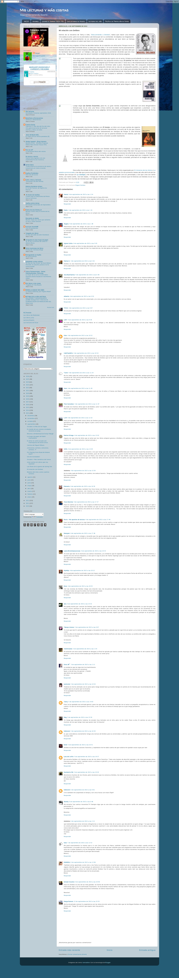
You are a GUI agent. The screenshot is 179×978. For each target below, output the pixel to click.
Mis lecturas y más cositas (44, 10)
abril (29, 488)
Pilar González (69, 404)
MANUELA (67, 862)
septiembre (31, 424)
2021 (28, 390)
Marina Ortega (69, 435)
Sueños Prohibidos (32, 173)
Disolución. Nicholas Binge (34, 250)
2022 (28, 388)
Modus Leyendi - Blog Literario (36, 141)
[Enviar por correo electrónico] (85, 182)
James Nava (30, 165)
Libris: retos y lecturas (33, 180)
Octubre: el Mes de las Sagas (37, 426)
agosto (30, 477)
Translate (39, 517)
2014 (28, 410)
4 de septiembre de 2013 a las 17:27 (86, 502)
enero (29, 497)
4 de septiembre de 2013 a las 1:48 (81, 224)
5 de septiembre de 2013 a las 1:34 (85, 649)
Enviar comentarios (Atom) (77, 954)
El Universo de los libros (143, 170)
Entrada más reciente (69, 950)
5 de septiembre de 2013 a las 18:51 (80, 745)
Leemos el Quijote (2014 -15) (52, 21)
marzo (29, 491)
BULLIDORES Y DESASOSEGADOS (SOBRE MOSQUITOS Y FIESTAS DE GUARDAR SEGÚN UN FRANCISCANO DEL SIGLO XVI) (38, 300)
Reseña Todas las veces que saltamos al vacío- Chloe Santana (38, 220)
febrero (30, 494)
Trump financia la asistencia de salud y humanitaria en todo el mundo (38, 167)
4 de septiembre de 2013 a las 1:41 (80, 210)
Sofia (65, 449)
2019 (28, 396)
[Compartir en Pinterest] (93, 182)
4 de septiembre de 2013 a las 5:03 (85, 243)
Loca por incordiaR (32, 226)
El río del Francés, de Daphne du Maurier (36, 189)
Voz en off (29, 150)
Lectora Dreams (29, 320)
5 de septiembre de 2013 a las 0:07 (87, 627)
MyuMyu (66, 570)
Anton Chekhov (34, 73)
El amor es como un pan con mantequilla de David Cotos (37, 441)
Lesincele (67, 684)
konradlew (86, 962)
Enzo (65, 586)
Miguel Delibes (80, 185)
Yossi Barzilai (68, 502)
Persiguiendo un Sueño (33, 255)
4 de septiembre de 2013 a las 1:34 (81, 194)
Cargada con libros (32, 233)
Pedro (66, 210)
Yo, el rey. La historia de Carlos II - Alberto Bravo (37, 242)
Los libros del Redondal (32, 315)
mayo (29, 485)
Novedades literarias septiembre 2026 (38, 113)
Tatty (66, 702)
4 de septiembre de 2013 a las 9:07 (81, 308)
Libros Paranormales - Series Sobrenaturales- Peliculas (35, 272)
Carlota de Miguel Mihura (35, 445)
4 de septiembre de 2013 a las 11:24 (80, 373)
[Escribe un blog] (87, 182)
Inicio (109, 950)
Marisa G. (67, 261)
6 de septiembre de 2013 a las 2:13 (83, 821)
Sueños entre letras (32, 203)
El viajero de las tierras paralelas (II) (37, 136)
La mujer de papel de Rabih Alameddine (36, 437)
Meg (65, 717)
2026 (28, 376)
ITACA (66, 308)
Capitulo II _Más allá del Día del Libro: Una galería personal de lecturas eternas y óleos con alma (38, 128)
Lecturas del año (95, 21)
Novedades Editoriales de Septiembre (38, 205)
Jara (65, 604)
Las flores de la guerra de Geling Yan (39, 466)
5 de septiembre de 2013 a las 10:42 (83, 684)
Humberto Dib (68, 772)
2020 (28, 393)
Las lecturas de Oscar (31, 322)
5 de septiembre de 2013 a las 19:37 (86, 756)
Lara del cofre (68, 756)
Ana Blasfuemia (69, 275)
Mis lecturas (30, 111)
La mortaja (81, 175)
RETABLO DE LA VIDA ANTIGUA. (36, 296)
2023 (28, 385)
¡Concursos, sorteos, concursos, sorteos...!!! (38, 448)
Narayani (67, 533)
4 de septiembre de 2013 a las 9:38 (80, 320)
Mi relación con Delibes (35, 469)
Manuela (67, 486)
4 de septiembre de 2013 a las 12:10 (79, 418)
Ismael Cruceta (69, 882)
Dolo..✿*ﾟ (67, 664)
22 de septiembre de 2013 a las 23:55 (87, 901)
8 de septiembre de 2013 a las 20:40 (87, 882)
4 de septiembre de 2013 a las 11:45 (80, 388)
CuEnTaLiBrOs (68, 353)
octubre (30, 421)
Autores (36, 21)
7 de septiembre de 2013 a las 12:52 (79, 843)
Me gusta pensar (31, 256)
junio (29, 483)
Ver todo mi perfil (39, 56)
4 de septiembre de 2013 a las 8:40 (87, 275)
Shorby (66, 801)
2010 (28, 506)
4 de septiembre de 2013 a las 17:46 (82, 533)
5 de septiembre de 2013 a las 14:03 (80, 702)
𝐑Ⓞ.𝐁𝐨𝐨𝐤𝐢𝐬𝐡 (27, 313)
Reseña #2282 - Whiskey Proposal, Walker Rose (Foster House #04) (37, 144)
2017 (27, 402)
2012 (28, 500)
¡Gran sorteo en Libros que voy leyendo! (37, 463)
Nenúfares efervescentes (34, 118)
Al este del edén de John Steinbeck (37, 235)
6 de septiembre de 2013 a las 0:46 (81, 801)
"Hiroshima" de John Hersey (34, 181)
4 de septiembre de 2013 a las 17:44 (97, 519)
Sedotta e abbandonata (33, 120)
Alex (65, 335)
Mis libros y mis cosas (33, 283)
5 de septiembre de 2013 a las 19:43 (86, 772)
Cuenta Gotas (30, 125)
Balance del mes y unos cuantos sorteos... (38, 473)
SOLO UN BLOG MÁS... (33, 135)
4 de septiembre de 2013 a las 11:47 (86, 404)
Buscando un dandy (32, 218)
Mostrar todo (50, 307)
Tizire (66, 373)
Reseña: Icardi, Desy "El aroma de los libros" (37, 212)
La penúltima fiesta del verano (36, 151)
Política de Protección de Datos (117, 21)
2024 (28, 382)
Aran (65, 388)
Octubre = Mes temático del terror (39, 459)
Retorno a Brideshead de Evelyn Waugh (40, 434)
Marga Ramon (68, 901)
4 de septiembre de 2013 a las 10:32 (80, 335)
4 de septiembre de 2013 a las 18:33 (93, 551)
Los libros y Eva (29, 318)
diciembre (31, 415)
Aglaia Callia (68, 243)
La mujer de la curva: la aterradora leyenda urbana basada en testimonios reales (38, 276)
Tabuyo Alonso (69, 627)
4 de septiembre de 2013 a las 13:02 (86, 435)
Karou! (66, 194)
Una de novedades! (33, 457)
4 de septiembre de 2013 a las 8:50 (82, 296)
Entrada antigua (147, 950)
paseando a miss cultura (34, 261)
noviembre (31, 418)
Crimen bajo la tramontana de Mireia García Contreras (38, 197)
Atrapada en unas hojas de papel (37, 240)
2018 (28, 399)
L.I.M (65, 418)
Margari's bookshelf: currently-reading (39, 68)
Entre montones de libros (34, 248)
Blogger (107, 962)
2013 (28, 413)
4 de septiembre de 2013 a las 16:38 (82, 486)
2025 (28, 379)
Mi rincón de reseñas (33, 195)
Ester (65, 745)
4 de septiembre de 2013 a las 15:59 (83, 470)
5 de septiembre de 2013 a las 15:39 (79, 717)
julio (29, 480)
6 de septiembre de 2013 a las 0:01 (83, 790)
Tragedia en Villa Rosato (34, 285)
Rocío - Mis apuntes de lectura (74, 519)
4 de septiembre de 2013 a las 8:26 (83, 261)
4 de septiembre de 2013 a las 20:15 (82, 570)
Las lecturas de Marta (76, 21)
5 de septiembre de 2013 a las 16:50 (83, 731)
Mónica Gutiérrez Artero (34, 186)
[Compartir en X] (89, 182)
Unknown (67, 731)
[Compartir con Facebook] (91, 182)
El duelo (31, 72)
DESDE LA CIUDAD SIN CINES (35, 290)
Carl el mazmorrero (32, 228)
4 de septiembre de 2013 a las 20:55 (80, 586)
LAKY (65, 320)
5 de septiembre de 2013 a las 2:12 (83, 664)
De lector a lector (32, 156)
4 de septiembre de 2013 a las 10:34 (85, 353)
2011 (28, 503)
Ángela (66, 224)
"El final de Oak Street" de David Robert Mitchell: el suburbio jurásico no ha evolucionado (38, 264)
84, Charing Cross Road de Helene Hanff (38, 453)
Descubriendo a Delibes (100, 35)
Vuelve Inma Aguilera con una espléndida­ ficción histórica (35, 159)
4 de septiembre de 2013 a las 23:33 (79, 604)
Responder (67, 204)
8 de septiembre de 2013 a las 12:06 (83, 862)
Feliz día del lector (32, 175)
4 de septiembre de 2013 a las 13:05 (80, 449)
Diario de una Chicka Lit (34, 210)
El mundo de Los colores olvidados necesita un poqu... (39, 430)
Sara (65, 843)
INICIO (26, 21)
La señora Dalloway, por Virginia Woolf (38, 291)
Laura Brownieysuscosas (72, 551)
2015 (28, 407)
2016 (28, 404)
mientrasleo (68, 649)
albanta (66, 296)
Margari (37, 53)
